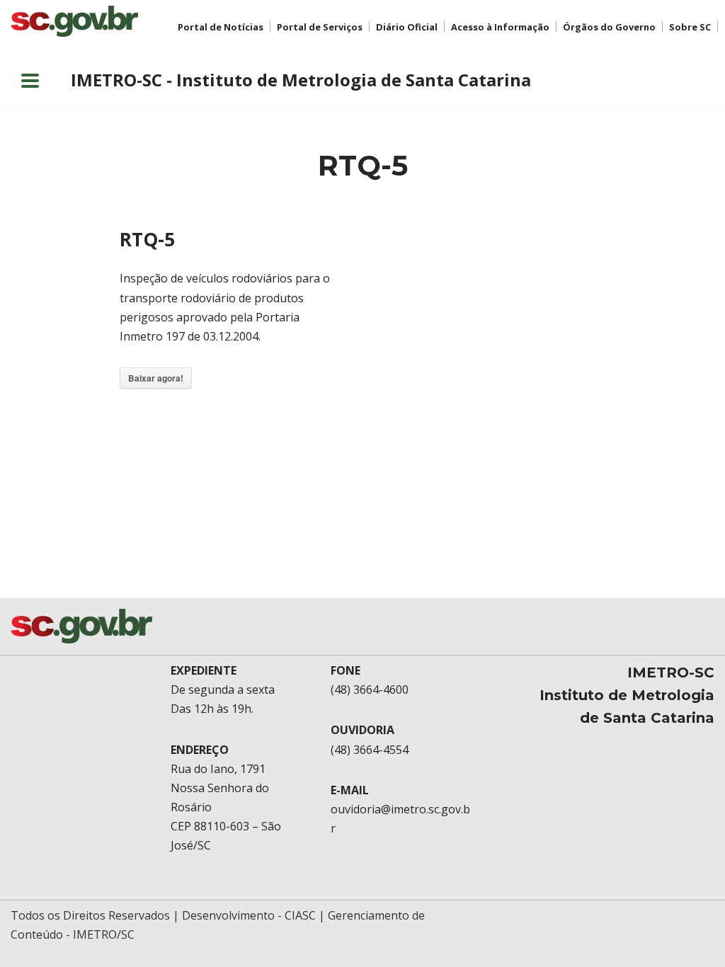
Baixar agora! (155, 378)
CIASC (300, 915)
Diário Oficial (407, 27)
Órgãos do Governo (609, 27)
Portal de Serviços (319, 27)
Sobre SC (690, 27)
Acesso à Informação (500, 27)
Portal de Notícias (220, 27)
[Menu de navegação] (30, 81)
